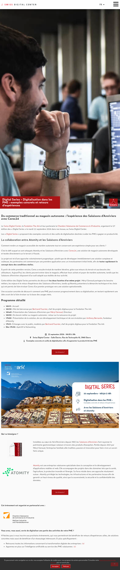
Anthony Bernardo (94, 318)
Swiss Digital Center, (13, 226)
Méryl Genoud (56, 312)
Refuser (66, 566)
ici (83, 543)
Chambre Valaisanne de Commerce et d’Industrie (79, 226)
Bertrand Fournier (39, 309)
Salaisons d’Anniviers (88, 442)
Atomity (36, 465)
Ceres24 (72, 250)
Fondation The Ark (32, 226)
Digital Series (12, 234)
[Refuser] (114, 564)
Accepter (55, 566)
